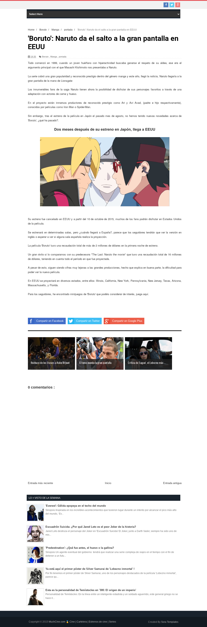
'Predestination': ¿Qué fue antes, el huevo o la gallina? (79, 547)
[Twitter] (171, 4)
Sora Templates (169, 622)
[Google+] (177, 4)
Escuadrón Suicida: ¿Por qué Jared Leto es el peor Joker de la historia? (90, 526)
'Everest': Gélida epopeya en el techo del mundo (75, 505)
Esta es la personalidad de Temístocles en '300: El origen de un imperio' (90, 590)
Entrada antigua (172, 483)
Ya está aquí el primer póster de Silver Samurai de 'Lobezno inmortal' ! (89, 568)
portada (62, 56)
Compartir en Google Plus (127, 320)
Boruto (45, 56)
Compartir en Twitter (88, 320)
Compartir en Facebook (50, 320)
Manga (53, 56)
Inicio (108, 483)
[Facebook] (166, 4)
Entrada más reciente (40, 483)
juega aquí (142, 294)
